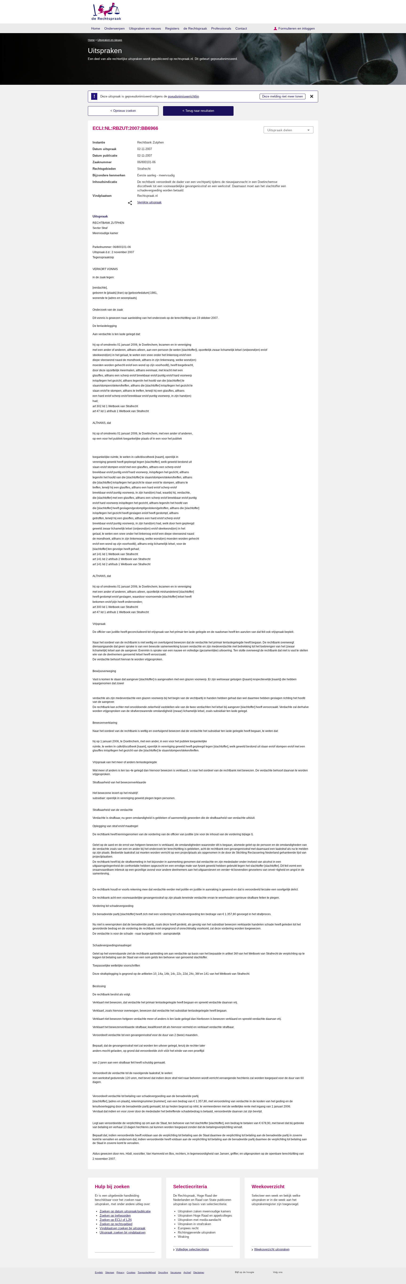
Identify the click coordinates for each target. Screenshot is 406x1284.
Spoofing (163, 1272)
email (264, 1272)
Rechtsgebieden (104, 168)
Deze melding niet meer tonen (282, 96)
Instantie (99, 142)
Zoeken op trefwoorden (115, 1215)
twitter (286, 1272)
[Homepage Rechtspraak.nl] (104, 10)
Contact (241, 28)
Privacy (120, 1272)
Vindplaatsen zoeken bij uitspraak (122, 1228)
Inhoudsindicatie (105, 182)
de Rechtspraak (195, 28)
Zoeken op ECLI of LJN (116, 1220)
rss (258, 1272)
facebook (292, 1272)
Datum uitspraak (104, 149)
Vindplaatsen (102, 195)
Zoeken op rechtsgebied (116, 1224)
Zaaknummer (102, 162)
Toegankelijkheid (147, 1272)
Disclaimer (198, 1272)
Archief (187, 1272)
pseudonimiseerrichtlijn (183, 96)
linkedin (304, 1272)
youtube (310, 1272)
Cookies (131, 1272)
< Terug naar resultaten (198, 110)
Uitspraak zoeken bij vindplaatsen (122, 1232)
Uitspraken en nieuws (145, 28)
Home (95, 28)
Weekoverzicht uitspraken (271, 1249)
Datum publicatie (105, 155)
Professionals (221, 28)
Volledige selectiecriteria (192, 1249)
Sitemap (109, 1272)
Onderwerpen (114, 28)
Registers (172, 28)
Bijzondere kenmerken (109, 175)
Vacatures (175, 1272)
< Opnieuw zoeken (123, 110)
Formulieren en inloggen (296, 28)
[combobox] (288, 130)
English (99, 1272)
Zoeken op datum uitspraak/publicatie (125, 1211)
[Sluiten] (311, 96)
